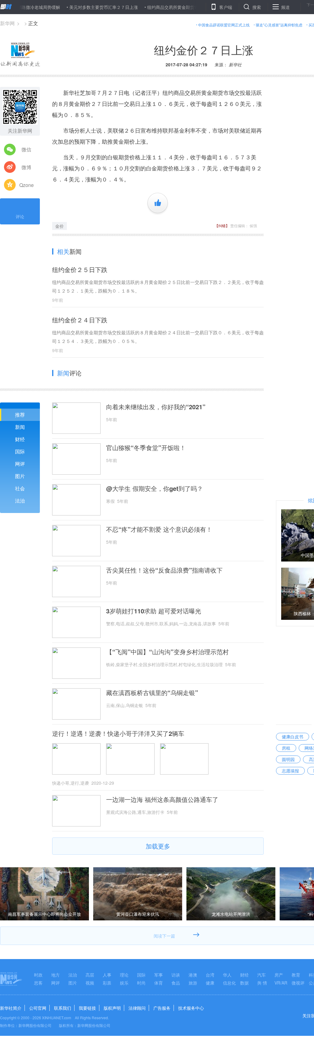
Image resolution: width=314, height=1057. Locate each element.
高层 (90, 974)
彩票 (107, 982)
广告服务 (161, 1008)
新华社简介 (10, 1008)
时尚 (141, 982)
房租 (286, 748)
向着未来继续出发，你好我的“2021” (155, 406)
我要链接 (87, 1008)
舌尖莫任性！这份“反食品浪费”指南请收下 (164, 570)
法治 (20, 500)
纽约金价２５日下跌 (79, 269)
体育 (158, 982)
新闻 (20, 426)
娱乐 (124, 982)
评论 (20, 216)
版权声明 (112, 1008)
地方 (55, 974)
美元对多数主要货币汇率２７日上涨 (85, 7)
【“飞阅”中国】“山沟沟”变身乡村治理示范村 (167, 651)
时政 (38, 974)
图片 (20, 476)
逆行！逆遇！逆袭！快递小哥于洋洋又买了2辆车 (118, 733)
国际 (20, 451)
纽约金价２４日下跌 (79, 319)
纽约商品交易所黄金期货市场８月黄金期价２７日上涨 (180, 7)
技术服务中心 (191, 1008)
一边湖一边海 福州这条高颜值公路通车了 (162, 799)
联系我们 (62, 1008)
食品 (175, 982)
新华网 (7, 23)
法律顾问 (137, 1008)
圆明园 (288, 759)
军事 (158, 974)
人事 (107, 974)
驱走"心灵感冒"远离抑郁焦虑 (279, 24)
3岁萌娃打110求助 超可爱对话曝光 (153, 611)
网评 (20, 463)
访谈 (175, 974)
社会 (20, 488)
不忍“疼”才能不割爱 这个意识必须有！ (159, 529)
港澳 (193, 974)
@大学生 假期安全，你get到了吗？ (154, 488)
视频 (90, 982)
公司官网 (37, 1008)
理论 (124, 974)
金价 (59, 226)
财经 (20, 439)
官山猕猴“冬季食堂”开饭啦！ (146, 447)
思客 (38, 982)
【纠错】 (222, 225)
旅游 (193, 982)
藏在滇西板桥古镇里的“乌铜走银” (152, 692)
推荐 (20, 414)
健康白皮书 (292, 736)
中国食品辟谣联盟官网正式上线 (224, 24)
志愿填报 (290, 770)
